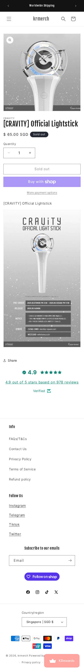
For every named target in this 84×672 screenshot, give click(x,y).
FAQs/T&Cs (18, 439)
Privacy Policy (20, 459)
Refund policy (20, 479)
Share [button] (12, 360)
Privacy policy (31, 662)
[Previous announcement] (8, 6)
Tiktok (14, 524)
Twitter (15, 534)
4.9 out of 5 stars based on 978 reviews (41, 382)
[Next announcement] (76, 6)
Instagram (17, 505)
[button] (9, 19)
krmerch (23, 655)
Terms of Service (22, 469)
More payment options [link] (42, 192)
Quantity (9, 144)
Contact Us (18, 449)
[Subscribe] (70, 560)
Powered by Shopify (42, 655)
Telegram (17, 515)
